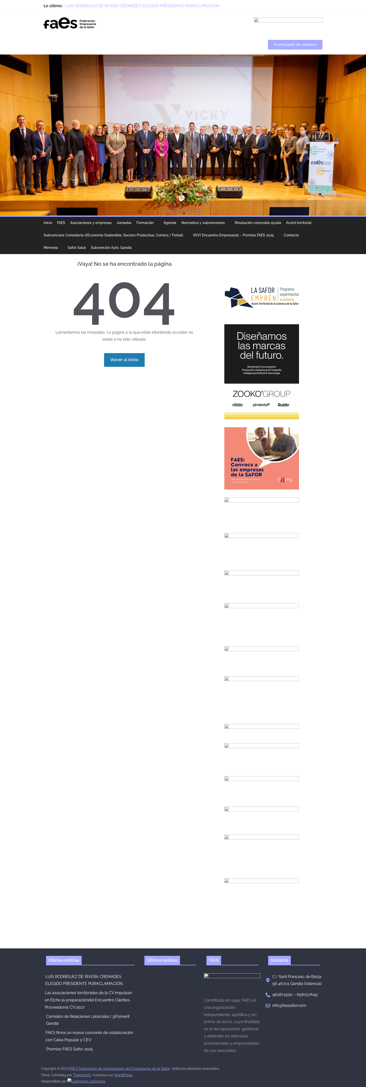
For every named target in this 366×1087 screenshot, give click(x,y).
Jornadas (124, 223)
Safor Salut (77, 248)
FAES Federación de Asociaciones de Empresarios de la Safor (119, 1069)
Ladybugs (96, 1081)
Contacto (291, 235)
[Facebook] (298, 6)
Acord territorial (298, 223)
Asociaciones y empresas (91, 223)
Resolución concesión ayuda (258, 223)
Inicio (48, 223)
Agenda (170, 223)
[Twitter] (309, 6)
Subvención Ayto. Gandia (111, 248)
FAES (61, 223)
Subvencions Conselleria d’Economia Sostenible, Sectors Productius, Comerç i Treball (113, 235)
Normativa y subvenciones (203, 223)
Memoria (51, 248)
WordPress (123, 1075)
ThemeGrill (82, 1075)
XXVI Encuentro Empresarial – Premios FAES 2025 (233, 235)
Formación (145, 223)
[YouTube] (320, 6)
